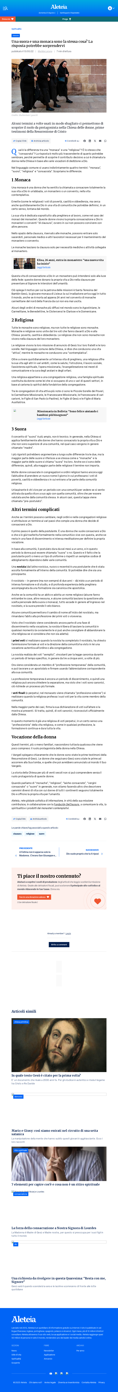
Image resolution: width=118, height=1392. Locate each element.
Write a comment (59, 944)
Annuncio (48, 1358)
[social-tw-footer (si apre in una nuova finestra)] (61, 1373)
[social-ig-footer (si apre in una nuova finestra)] (67, 1373)
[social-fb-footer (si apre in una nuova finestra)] (56, 1373)
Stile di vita (16, 1354)
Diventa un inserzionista (68, 1382)
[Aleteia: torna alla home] (59, 6)
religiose (30, 833)
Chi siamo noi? (35, 1382)
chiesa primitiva (21, 1022)
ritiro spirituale (20, 1150)
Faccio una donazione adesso (32, 897)
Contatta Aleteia (89, 1382)
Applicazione (49, 1354)
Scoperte (16, 1363)
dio (15, 1244)
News (14, 1350)
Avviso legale (50, 1382)
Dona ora (6, 19)
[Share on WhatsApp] (105, 141)
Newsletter (49, 1350)
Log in (68, 933)
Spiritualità (16, 28)
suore (41, 833)
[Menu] (19, 8)
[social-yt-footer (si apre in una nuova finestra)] (51, 1373)
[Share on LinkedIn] (90, 141)
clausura (17, 833)
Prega (65, 19)
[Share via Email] (100, 141)
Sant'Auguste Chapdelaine (69, 13)
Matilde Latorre (45, 51)
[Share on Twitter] (95, 141)
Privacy (101, 1382)
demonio (18, 1096)
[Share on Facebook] (84, 141)
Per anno (80, 1350)
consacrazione (20, 1194)
